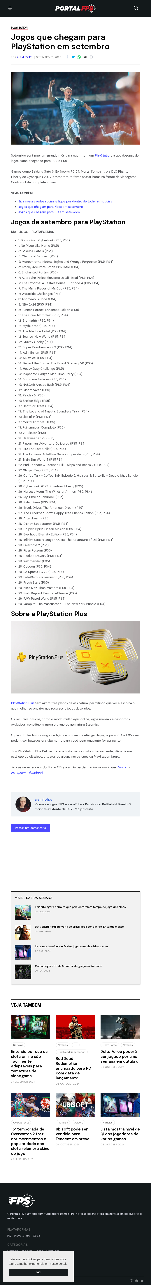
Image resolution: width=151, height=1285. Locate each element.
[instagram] (130, 1280)
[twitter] (141, 1280)
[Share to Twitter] (73, 57)
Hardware (52, 1251)
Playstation (22, 1235)
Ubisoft (78, 1122)
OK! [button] (38, 1272)
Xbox (36, 1235)
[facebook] (136, 1280)
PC (75, 1045)
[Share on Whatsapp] (79, 57)
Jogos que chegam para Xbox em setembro (50, 207)
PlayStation (19, 28)
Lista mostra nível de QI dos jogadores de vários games (71, 946)
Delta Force (110, 1045)
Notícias (18, 1045)
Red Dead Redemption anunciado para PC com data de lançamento (73, 1068)
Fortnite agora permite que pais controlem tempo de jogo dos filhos (80, 907)
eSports (27, 1251)
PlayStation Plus (22, 703)
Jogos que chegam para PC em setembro (49, 212)
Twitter (122, 767)
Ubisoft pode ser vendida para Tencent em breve (72, 1134)
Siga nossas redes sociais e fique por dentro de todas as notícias (65, 201)
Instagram (18, 773)
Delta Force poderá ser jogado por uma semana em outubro (119, 1057)
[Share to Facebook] (67, 57)
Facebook (36, 773)
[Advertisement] (38, 861)
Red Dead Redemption (71, 1052)
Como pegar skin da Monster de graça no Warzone (68, 966)
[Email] (85, 57)
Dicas (39, 1251)
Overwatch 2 (21, 1122)
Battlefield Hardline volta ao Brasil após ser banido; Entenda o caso (79, 927)
